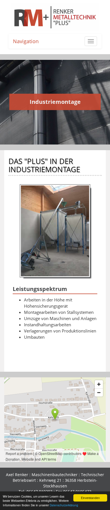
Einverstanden (90, 498)
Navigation (26, 41)
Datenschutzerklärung (64, 505)
